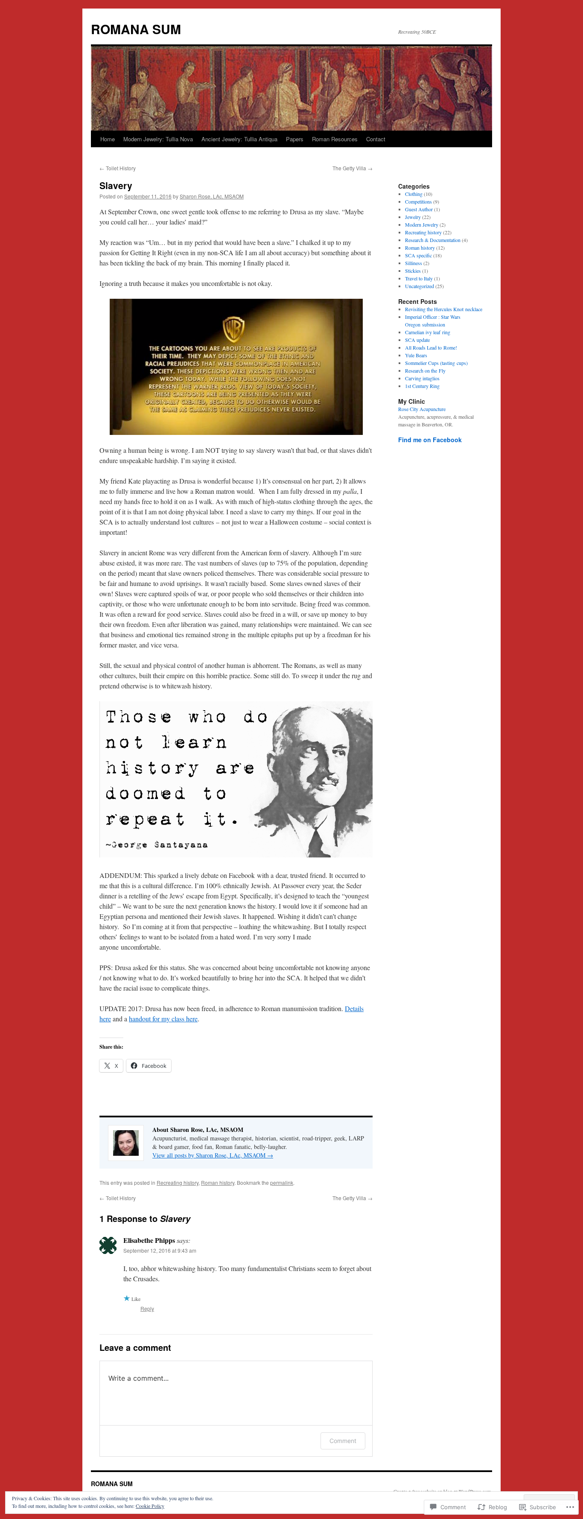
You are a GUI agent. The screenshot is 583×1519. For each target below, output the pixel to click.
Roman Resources (335, 139)
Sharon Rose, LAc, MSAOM (212, 196)
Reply (147, 1308)
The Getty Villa (352, 168)
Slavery (115, 185)
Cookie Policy (150, 1505)
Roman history (217, 1182)
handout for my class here (163, 1018)
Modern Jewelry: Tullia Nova (158, 139)
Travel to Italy (419, 278)
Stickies (413, 270)
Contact (375, 139)
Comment (342, 1440)
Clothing (414, 193)
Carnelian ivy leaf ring (427, 332)
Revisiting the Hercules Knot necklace (443, 309)
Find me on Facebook (430, 439)
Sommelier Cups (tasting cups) (436, 362)
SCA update (417, 339)
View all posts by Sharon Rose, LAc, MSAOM (212, 1155)
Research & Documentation (433, 239)
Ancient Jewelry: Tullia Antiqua (239, 139)
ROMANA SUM (136, 29)
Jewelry (413, 216)
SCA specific (418, 255)
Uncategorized (419, 286)
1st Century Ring (422, 385)
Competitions (418, 201)
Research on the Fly (425, 370)
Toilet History (117, 168)
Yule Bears (416, 355)
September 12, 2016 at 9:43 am (159, 1250)
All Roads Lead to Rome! (431, 347)
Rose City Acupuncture (422, 408)
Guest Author (419, 209)
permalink (281, 1182)
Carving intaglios (422, 378)
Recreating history (177, 1182)
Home (107, 139)
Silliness (413, 262)
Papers (294, 139)
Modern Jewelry (421, 224)
